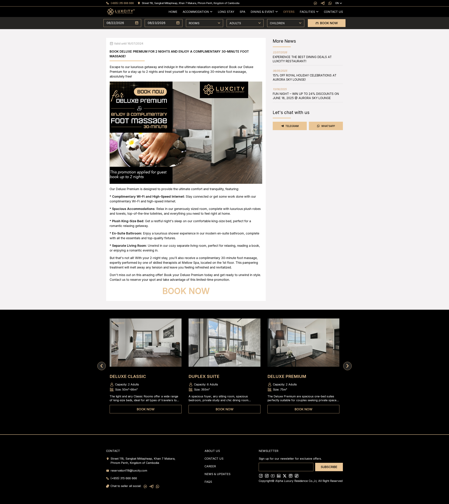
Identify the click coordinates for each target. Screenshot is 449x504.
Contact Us (333, 12)
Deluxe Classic (128, 376)
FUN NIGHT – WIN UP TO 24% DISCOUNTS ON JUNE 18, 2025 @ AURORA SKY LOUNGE (306, 94)
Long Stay (226, 12)
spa (242, 12)
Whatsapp (328, 126)
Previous (101, 366)
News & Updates (217, 474)
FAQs (208, 481)
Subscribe (329, 467)
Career (210, 466)
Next (347, 366)
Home (173, 12)
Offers (288, 12)
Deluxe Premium (286, 376)
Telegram (292, 126)
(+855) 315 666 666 (122, 3)
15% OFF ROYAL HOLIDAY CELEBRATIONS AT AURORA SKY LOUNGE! (304, 75)
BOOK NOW (329, 23)
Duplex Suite (204, 376)
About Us (212, 451)
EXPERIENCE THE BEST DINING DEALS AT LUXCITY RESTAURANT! (302, 57)
